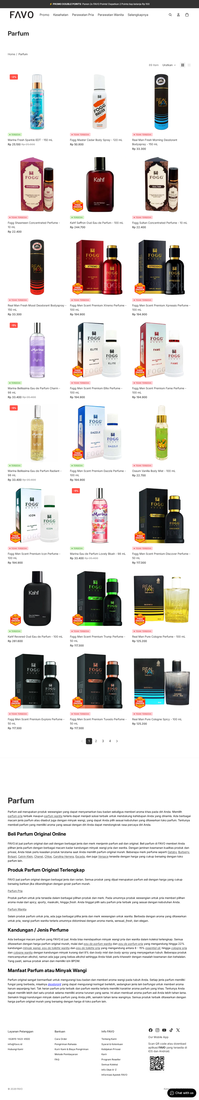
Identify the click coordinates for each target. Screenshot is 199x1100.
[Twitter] (178, 1030)
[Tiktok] (171, 1030)
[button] (169, 65)
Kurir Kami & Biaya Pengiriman (71, 1049)
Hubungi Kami (15, 1049)
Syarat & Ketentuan (112, 1044)
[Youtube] (164, 1030)
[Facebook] (150, 1030)
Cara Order (61, 1038)
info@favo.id (15, 1044)
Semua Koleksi (109, 1064)
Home (11, 54)
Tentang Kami (109, 1038)
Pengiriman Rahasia (66, 1044)
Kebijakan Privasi (110, 1049)
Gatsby (172, 852)
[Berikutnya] (116, 741)
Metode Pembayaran (66, 1054)
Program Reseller (111, 1059)
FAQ (57, 1059)
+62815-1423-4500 (19, 1038)
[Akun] (178, 14)
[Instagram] (157, 1030)
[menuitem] (138, 15)
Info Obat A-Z (109, 1069)
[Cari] (170, 14)
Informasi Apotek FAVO (114, 1074)
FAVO (20, 1088)
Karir (104, 1054)
